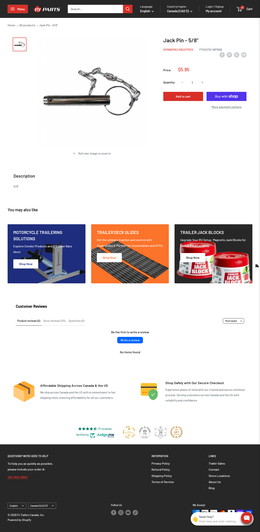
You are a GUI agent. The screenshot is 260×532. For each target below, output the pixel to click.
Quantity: (169, 82)
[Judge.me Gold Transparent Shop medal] (129, 432)
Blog (212, 488)
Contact (214, 469)
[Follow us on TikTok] (135, 512)
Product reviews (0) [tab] (28, 320)
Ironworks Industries (178, 49)
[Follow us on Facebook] (113, 512)
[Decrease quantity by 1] (182, 82)
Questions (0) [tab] (76, 320)
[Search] (127, 9)
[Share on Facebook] (222, 55)
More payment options (227, 107)
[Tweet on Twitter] (236, 55)
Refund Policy (161, 469)
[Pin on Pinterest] (229, 55)
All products (27, 25)
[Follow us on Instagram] (121, 512)
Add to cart (183, 96)
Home (11, 25)
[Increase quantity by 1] (202, 82)
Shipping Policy (162, 476)
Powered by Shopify (19, 520)
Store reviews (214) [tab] (54, 320)
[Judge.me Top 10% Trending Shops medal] (176, 432)
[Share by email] (243, 55)
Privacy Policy (161, 463)
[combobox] (95, 9)
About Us (215, 482)
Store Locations (219, 476)
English (14, 505)
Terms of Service (163, 482)
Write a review (130, 340)
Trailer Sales (217, 463)
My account (214, 11)
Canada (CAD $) (39, 505)
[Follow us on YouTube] (128, 512)
